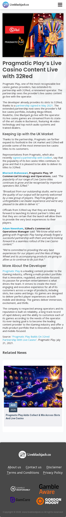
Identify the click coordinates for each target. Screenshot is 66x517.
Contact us (33, 467)
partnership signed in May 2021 (34, 105)
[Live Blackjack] (20, 489)
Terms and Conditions (23, 472)
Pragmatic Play (11, 271)
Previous (5, 389)
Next (60, 389)
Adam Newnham (13, 228)
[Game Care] (20, 500)
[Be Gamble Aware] (49, 489)
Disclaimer (54, 467)
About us (14, 467)
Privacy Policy (53, 472)
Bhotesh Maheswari (15, 173)
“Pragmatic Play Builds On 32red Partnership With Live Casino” (26, 338)
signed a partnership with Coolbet (32, 157)
